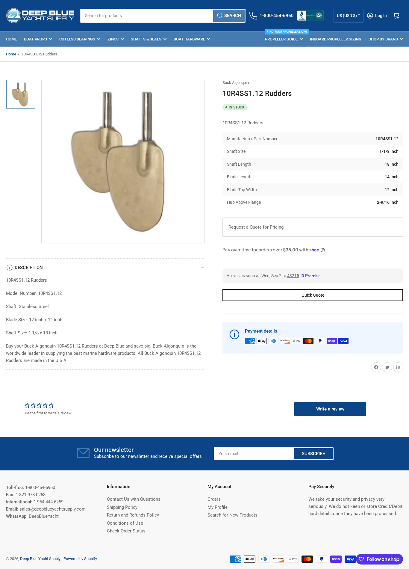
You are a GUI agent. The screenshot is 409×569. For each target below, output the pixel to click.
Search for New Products (232, 515)
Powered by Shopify (80, 558)
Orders (214, 499)
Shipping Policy (122, 507)
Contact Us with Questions (133, 499)
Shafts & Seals (146, 39)
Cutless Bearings (77, 39)
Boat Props (35, 39)
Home (11, 39)
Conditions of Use (125, 523)
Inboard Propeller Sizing (335, 39)
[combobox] (163, 16)
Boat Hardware (189, 39)
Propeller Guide (284, 36)
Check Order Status (126, 531)
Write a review (330, 409)
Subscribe (313, 453)
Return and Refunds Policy (133, 515)
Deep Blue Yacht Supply (40, 558)
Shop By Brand (383, 39)
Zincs (113, 39)
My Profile (217, 507)
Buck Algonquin (235, 82)
